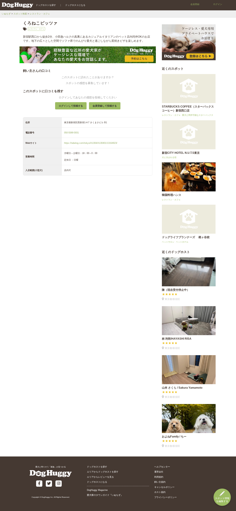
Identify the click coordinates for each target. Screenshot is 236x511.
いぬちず (6, 13)
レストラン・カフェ (40, 13)
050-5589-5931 (71, 132)
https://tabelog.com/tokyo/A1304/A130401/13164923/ (90, 143)
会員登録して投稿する (105, 105)
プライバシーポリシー (165, 497)
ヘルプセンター (162, 466)
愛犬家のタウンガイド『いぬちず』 (105, 495)
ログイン (217, 4)
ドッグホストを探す (46, 5)
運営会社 (158, 471)
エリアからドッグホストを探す (102, 471)
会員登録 (194, 4)
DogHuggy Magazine (97, 490)
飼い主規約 (160, 482)
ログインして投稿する (71, 105)
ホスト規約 (160, 492)
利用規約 (158, 477)
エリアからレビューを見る (100, 477)
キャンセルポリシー (164, 487)
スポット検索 (20, 13)
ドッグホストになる (75, 5)
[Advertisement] (88, 259)
